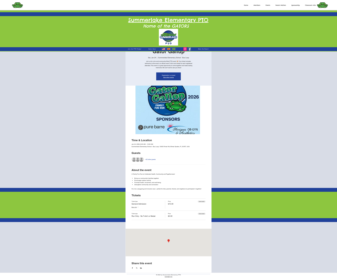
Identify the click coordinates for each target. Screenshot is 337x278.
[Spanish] (168, 49)
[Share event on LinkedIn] (141, 268)
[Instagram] (185, 49)
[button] (255, 5)
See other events (168, 77)
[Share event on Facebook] (132, 268)
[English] (163, 49)
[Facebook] (189, 49)
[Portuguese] (173, 49)
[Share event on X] (137, 268)
